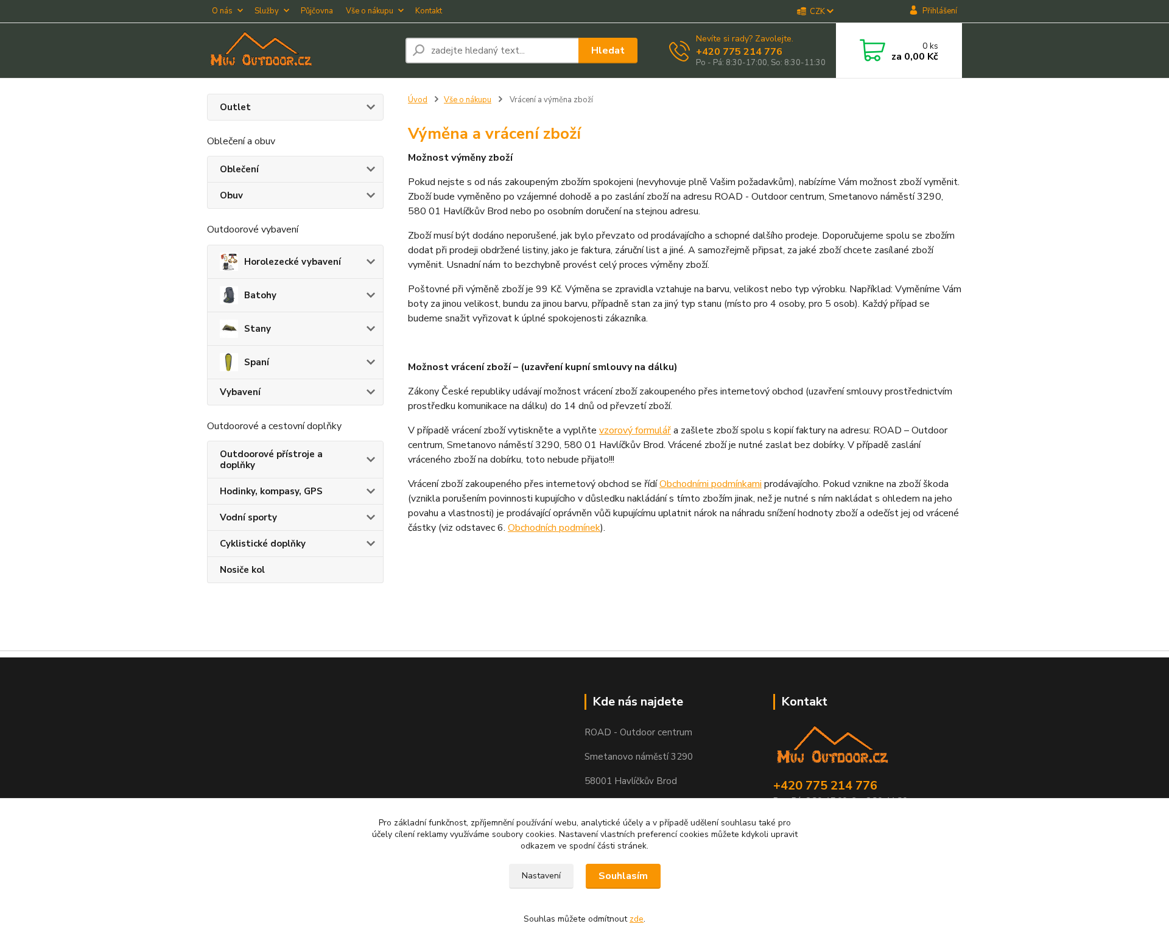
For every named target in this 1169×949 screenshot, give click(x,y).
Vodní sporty (248, 517)
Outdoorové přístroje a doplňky (271, 459)
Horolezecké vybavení (292, 262)
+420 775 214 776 (739, 51)
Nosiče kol (242, 570)
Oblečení (239, 169)
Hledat (608, 50)
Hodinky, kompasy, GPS (271, 491)
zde (637, 919)
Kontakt (428, 10)
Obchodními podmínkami (710, 484)
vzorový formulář (635, 430)
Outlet (235, 107)
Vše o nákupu (369, 10)
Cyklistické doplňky (263, 544)
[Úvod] (301, 50)
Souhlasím (623, 876)
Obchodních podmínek (554, 527)
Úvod (417, 99)
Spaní (256, 362)
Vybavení (240, 392)
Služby (267, 10)
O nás (222, 10)
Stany (257, 329)
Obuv (231, 195)
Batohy (260, 295)
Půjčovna (317, 10)
